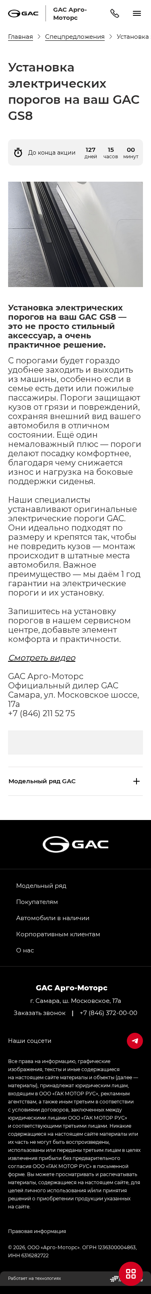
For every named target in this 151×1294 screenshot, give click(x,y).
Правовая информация (37, 1231)
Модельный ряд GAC (42, 781)
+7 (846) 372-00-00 (108, 1013)
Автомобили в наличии (52, 918)
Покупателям (37, 902)
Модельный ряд (41, 885)
